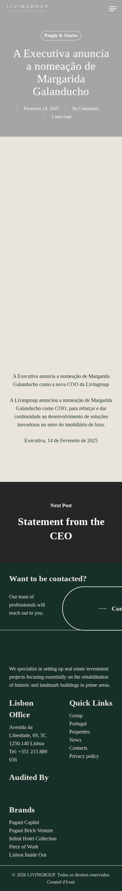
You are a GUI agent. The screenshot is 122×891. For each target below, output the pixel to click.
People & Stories (61, 35)
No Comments (85, 108)
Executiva (34, 440)
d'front (68, 882)
